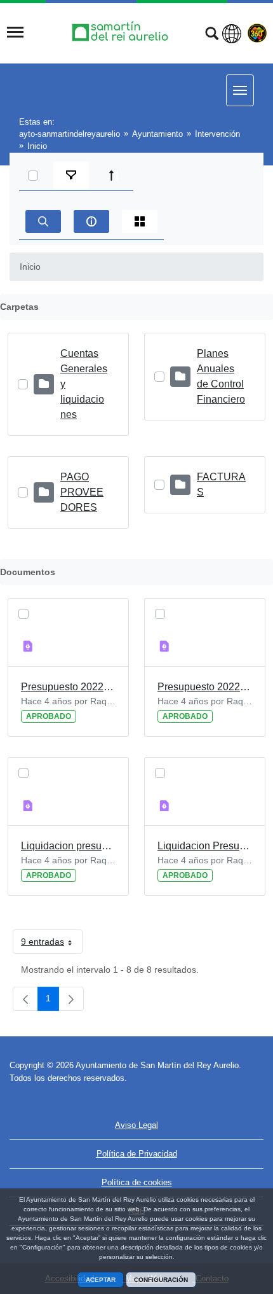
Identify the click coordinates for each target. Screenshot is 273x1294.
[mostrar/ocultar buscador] (211, 35)
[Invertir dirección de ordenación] (114, 175)
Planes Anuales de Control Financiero (221, 376)
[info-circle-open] (91, 221)
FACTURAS (221, 484)
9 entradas (52, 944)
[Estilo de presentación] (139, 221)
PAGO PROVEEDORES (81, 492)
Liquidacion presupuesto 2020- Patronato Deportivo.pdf (68, 845)
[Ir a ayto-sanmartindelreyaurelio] (122, 32)
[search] (43, 221)
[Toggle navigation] (15, 32)
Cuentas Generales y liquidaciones (83, 384)
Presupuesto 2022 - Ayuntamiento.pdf (68, 686)
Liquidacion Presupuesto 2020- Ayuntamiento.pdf (204, 845)
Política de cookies (137, 1182)
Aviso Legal (136, 1125)
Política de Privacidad (137, 1153)
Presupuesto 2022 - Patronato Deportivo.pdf (204, 686)
